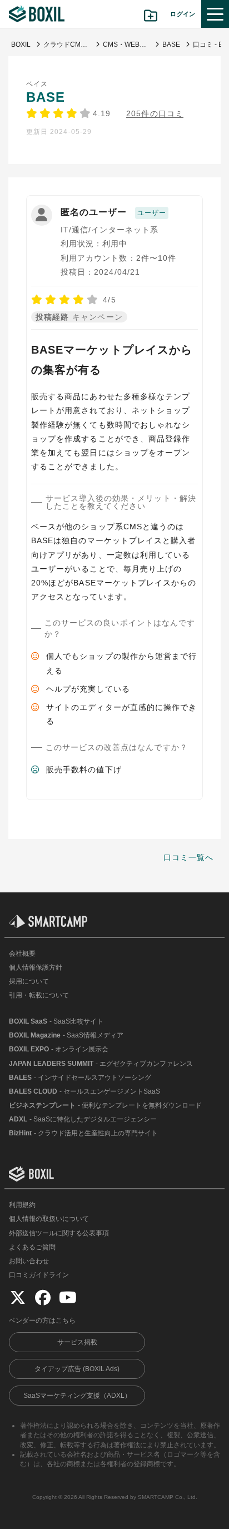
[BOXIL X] (18, 1297)
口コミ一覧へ (188, 857)
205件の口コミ (154, 114)
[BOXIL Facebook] (43, 1297)
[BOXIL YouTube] (68, 1297)
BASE (45, 97)
